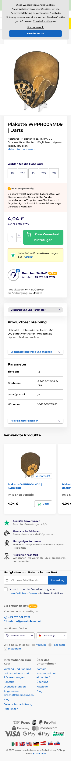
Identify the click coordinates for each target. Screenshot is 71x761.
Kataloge (42, 686)
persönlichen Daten (23, 593)
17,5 (43, 173)
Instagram (14, 648)
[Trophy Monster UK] (22, 743)
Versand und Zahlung (17, 668)
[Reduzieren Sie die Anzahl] (19, 239)
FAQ (6, 699)
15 (33, 173)
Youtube (41, 644)
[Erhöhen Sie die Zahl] (19, 235)
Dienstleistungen (15, 686)
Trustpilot (27, 256)
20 (54, 173)
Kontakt (9, 681)
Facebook (59, 644)
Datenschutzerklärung (18, 704)
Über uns (42, 681)
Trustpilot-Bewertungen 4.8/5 (30, 524)
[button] (35, 351)
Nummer (12, 237)
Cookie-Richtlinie (42, 21)
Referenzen (11, 708)
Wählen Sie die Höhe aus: (25, 164)
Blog (39, 691)
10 (12, 173)
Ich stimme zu (35, 33)
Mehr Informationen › (21, 149)
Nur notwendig (35, 27)
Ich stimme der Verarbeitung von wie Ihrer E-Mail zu (36, 591)
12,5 (22, 173)
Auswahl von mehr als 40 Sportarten (33, 534)
